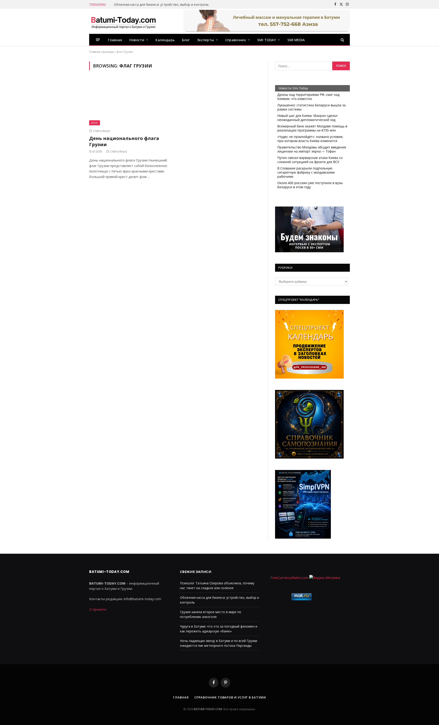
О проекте (97, 609)
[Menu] (98, 39)
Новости (136, 40)
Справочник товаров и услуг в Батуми (230, 697)
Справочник (235, 40)
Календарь (165, 40)
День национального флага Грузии (124, 141)
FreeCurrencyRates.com (289, 577)
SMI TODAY (266, 40)
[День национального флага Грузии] (130, 102)
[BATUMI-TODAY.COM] (123, 21)
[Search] (342, 40)
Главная (115, 40)
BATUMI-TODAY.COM (208, 709)
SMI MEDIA (296, 40)
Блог (186, 40)
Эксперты (205, 40)
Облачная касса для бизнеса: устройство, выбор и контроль (161, 5)
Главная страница (101, 52)
